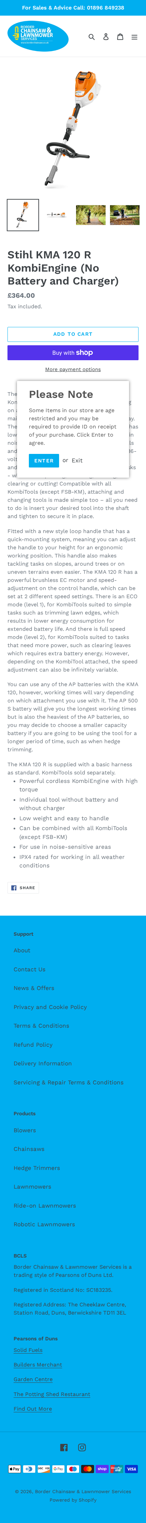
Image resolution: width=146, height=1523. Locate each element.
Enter (44, 461)
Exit (77, 460)
